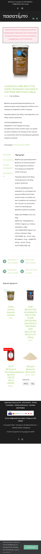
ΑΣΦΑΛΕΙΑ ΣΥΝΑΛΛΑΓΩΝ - (13, 402)
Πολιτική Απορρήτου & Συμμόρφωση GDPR (20, 431)
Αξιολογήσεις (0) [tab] (7, 174)
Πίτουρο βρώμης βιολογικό (30, 369)
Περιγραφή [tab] (7, 155)
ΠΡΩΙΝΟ (27, 145)
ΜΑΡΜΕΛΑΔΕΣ (18, 145)
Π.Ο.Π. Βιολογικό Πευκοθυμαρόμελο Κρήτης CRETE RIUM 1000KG (14, 374)
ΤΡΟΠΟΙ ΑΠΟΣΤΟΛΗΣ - (22, 405)
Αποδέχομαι (31, 547)
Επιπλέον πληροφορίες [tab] (7, 166)
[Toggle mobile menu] (37, 19)
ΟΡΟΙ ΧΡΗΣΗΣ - (27, 402)
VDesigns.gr (26, 427)
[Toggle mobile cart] (33, 19)
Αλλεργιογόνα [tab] (7, 160)
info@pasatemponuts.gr (20, 4)
